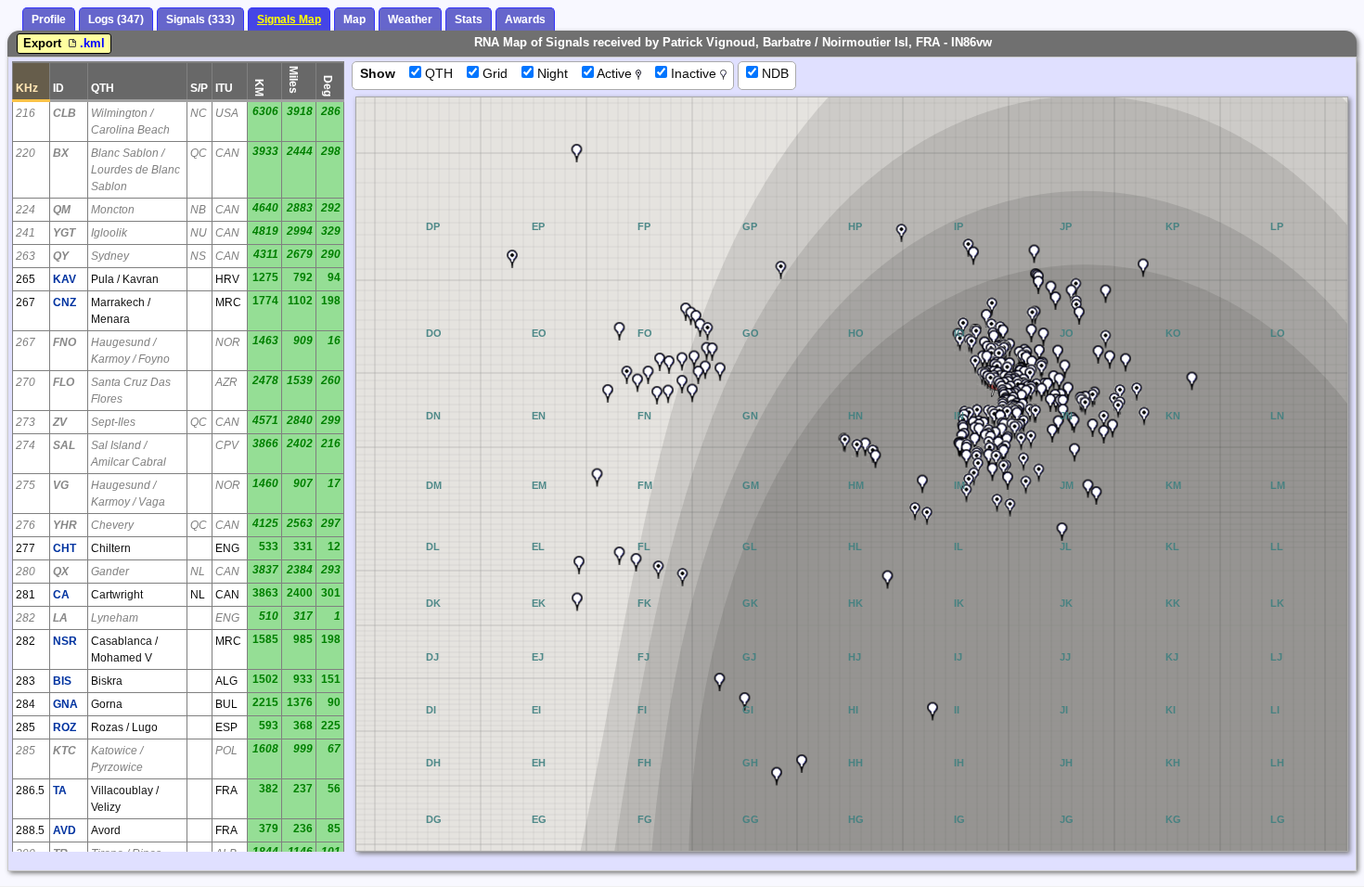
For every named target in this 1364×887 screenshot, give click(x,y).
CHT (64, 548)
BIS (62, 681)
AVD (64, 830)
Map (354, 19)
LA (60, 617)
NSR (65, 641)
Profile (49, 19)
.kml (92, 43)
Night (551, 73)
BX (61, 153)
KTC (64, 750)
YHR (65, 525)
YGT (64, 232)
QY (61, 256)
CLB (64, 113)
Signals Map (289, 19)
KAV (64, 279)
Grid (493, 73)
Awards (525, 19)
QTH (437, 73)
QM (62, 209)
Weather (410, 19)
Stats (469, 19)
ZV (60, 422)
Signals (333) (200, 19)
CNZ (64, 302)
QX (61, 571)
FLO (63, 382)
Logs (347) (116, 19)
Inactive (693, 73)
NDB (773, 73)
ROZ (64, 727)
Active (615, 73)
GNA (65, 704)
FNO (64, 342)
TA (60, 790)
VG (61, 485)
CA (61, 594)
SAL (64, 445)
